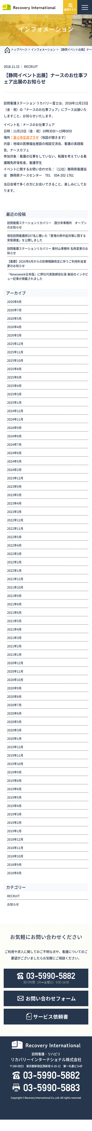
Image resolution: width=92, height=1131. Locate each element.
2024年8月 (14, 436)
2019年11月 (15, 755)
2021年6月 (14, 612)
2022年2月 (14, 562)
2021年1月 (14, 654)
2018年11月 (15, 848)
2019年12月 (15, 747)
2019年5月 (14, 797)
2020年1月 (14, 738)
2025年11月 (15, 352)
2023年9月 (14, 486)
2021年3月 (14, 638)
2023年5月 (14, 495)
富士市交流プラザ (26, 137)
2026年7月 (14, 310)
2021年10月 (15, 587)
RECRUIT (31, 66)
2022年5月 (14, 537)
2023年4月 (14, 503)
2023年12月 (15, 478)
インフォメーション (43, 49)
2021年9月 (14, 596)
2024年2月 (14, 470)
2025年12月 (15, 343)
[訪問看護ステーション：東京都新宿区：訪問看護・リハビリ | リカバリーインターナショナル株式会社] (28, 6)
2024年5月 (14, 461)
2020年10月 (15, 680)
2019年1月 (14, 831)
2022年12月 (15, 520)
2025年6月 (14, 377)
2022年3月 (14, 554)
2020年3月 (14, 730)
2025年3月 (14, 394)
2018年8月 (14, 873)
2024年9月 (14, 428)
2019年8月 (14, 780)
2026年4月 (14, 327)
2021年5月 (14, 621)
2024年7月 (14, 444)
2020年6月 (14, 713)
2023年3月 (14, 512)
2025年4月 (14, 386)
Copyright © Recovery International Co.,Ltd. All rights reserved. (46, 1097)
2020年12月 (15, 663)
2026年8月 (14, 301)
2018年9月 (14, 864)
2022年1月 (14, 570)
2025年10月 (15, 360)
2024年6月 (14, 453)
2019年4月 (14, 806)
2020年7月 (14, 705)
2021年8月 (14, 604)
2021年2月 (14, 646)
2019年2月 (14, 822)
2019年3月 (14, 814)
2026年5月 (14, 318)
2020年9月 (14, 688)
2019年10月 (15, 764)
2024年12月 (15, 411)
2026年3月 (14, 335)
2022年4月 (14, 545)
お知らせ (13, 904)
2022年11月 (15, 528)
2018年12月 (15, 839)
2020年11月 (15, 671)
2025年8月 (14, 369)
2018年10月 (15, 856)
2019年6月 (14, 789)
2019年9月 (14, 772)
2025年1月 (14, 402)
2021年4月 (14, 629)
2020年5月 (14, 722)
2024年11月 (15, 419)
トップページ (19, 49)
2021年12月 (15, 579)
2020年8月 (14, 696)
